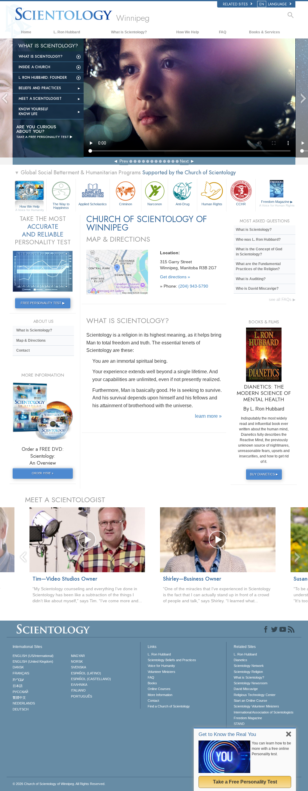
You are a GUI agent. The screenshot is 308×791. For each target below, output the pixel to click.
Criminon (125, 204)
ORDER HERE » (43, 473)
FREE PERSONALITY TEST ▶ (42, 303)
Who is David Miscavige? (257, 288)
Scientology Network (249, 665)
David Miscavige (246, 689)
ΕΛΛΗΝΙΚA (79, 684)
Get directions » (175, 276)
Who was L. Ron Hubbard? (258, 239)
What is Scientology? (129, 32)
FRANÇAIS (21, 673)
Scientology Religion (248, 671)
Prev (123, 161)
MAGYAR (78, 656)
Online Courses (159, 689)
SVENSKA (78, 667)
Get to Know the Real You (227, 734)
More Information (160, 695)
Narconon (154, 204)
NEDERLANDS (24, 703)
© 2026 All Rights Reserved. (59, 784)
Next (184, 161)
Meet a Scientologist (40, 98)
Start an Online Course (250, 700)
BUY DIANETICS (264, 474)
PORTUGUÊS (81, 696)
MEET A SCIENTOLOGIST (65, 499)
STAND (239, 723)
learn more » (208, 416)
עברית (18, 679)
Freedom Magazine (276, 203)
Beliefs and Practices (40, 88)
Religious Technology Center (255, 695)
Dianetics (240, 660)
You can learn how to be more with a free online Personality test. (271, 748)
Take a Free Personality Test (245, 781)
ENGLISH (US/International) (33, 656)
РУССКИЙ (20, 692)
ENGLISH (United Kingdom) (33, 661)
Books (152, 683)
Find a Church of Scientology (169, 706)
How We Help (187, 32)
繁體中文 (19, 697)
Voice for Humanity (161, 665)
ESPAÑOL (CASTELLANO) (91, 679)
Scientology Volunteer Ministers (256, 706)
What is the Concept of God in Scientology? (259, 251)
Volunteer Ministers (161, 671)
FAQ (222, 32)
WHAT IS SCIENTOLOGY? (127, 320)
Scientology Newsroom (250, 683)
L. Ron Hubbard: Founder (43, 77)
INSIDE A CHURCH (34, 67)
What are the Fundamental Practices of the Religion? (258, 266)
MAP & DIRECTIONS (118, 239)
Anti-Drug (182, 204)
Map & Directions (31, 340)
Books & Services (264, 32)
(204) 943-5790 (193, 286)
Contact (23, 350)
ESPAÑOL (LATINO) (86, 673)
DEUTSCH (21, 709)
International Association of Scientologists (264, 712)
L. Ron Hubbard (67, 32)
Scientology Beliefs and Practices (172, 660)
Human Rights (212, 204)
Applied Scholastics (93, 204)
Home (26, 32)
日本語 (18, 686)
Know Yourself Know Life (33, 111)
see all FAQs (282, 299)
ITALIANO (78, 690)
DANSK (18, 667)
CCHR (241, 204)
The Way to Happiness (61, 205)
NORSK (77, 661)
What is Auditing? (251, 279)
